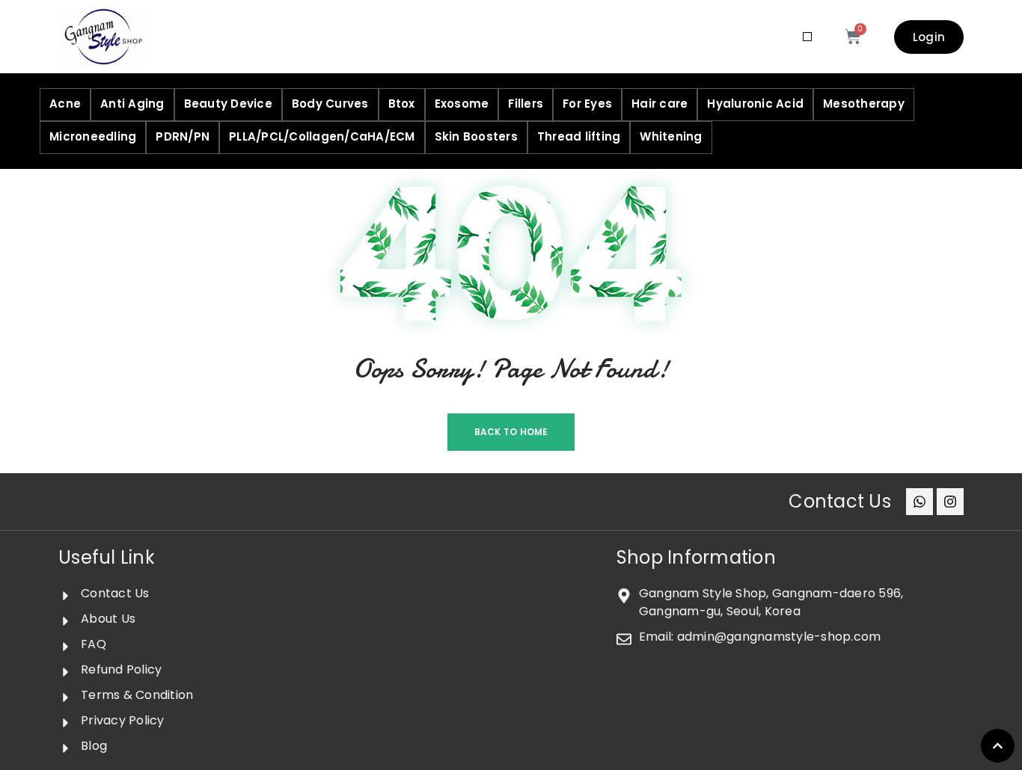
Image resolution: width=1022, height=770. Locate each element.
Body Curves (330, 103)
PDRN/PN (182, 136)
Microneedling (92, 136)
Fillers (525, 103)
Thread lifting (579, 136)
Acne (65, 103)
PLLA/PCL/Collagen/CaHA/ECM (322, 136)
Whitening (671, 136)
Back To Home (511, 431)
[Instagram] (950, 501)
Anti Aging (132, 103)
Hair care (659, 103)
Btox (401, 103)
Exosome (462, 103)
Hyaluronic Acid (755, 103)
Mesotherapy (864, 103)
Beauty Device (228, 103)
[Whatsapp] (919, 501)
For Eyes (587, 103)
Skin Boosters (476, 136)
